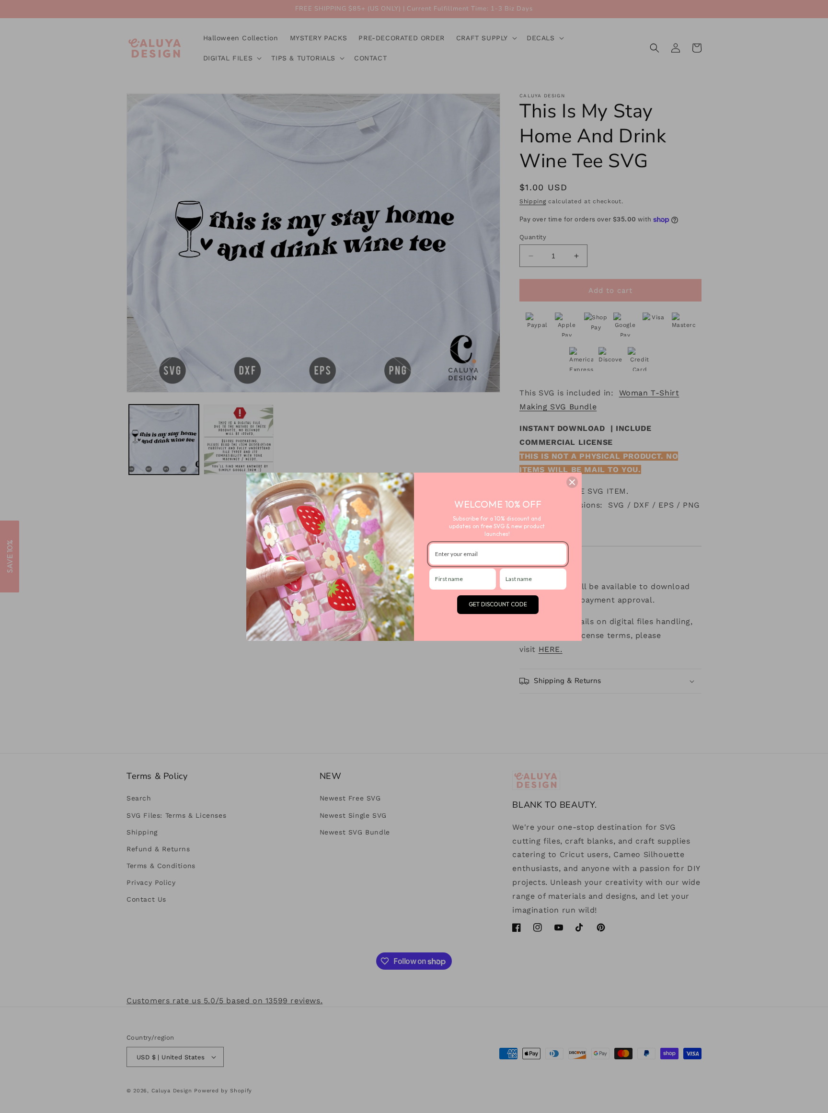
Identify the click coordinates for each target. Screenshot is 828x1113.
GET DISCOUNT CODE (498, 604)
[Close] (572, 482)
